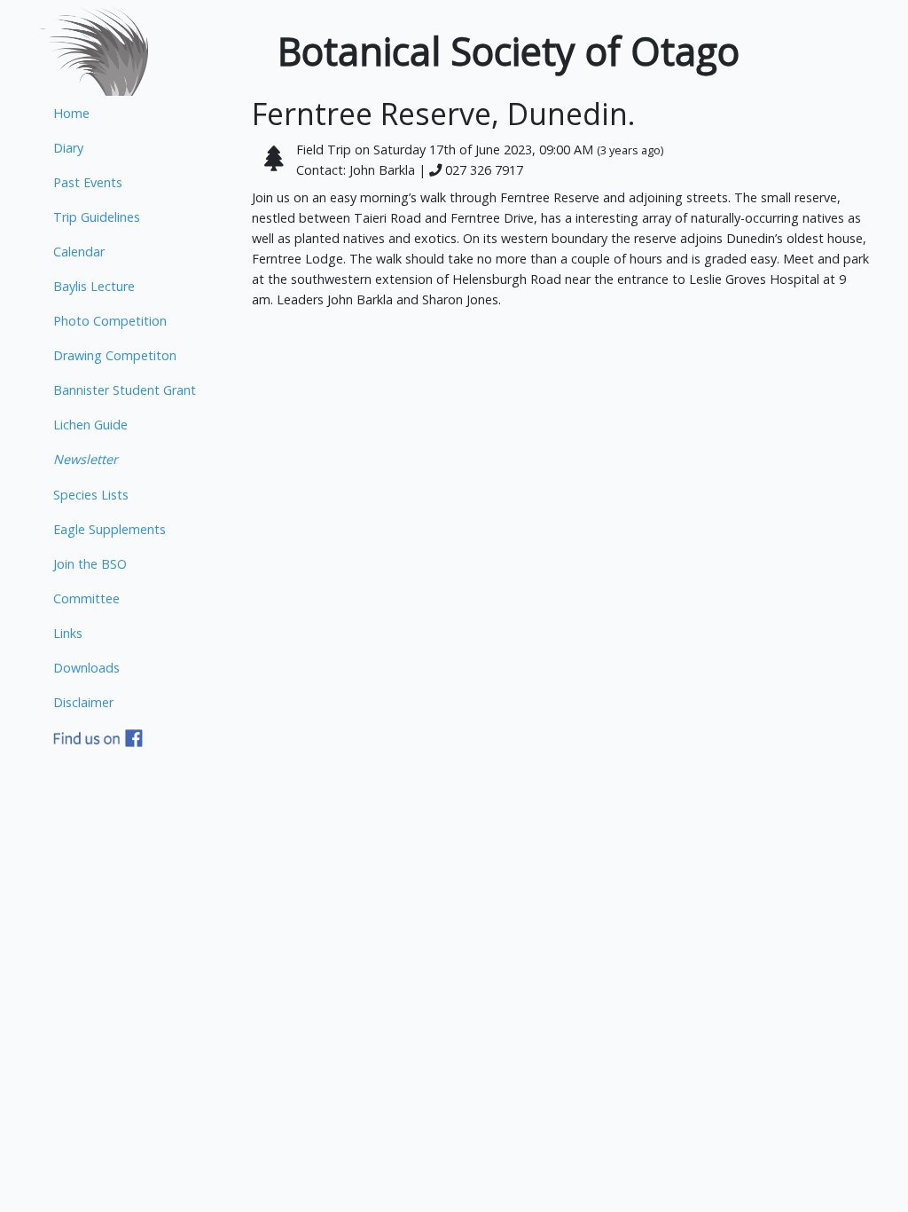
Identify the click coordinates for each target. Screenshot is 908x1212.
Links (67, 633)
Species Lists (91, 494)
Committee (86, 598)
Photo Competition (110, 320)
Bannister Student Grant (124, 390)
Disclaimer (83, 702)
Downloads (86, 667)
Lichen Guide (90, 424)
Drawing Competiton (114, 355)
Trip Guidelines (96, 217)
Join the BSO (90, 563)
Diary (68, 147)
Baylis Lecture (94, 286)
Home (71, 113)
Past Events (87, 182)
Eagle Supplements (109, 529)
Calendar (79, 251)
